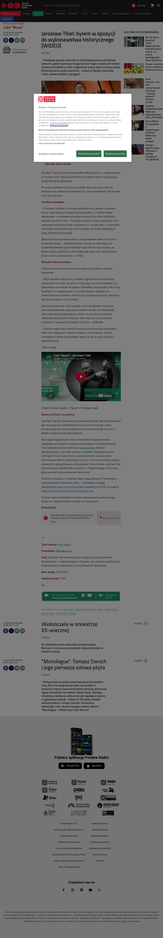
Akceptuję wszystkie (115, 153)
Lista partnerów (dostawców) (52, 143)
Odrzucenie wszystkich (89, 153)
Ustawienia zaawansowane (51, 153)
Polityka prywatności (59, 125)
